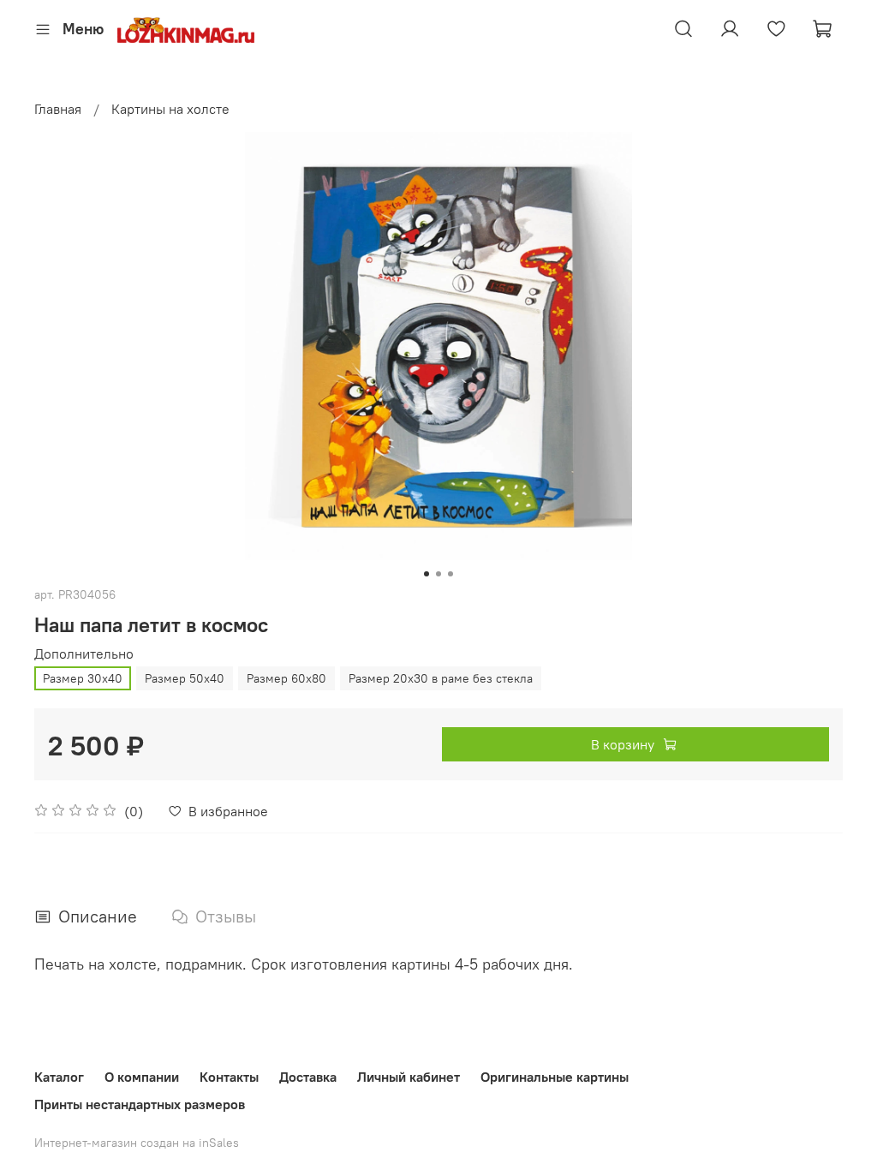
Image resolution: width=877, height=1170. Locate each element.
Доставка (308, 1076)
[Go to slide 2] (438, 573)
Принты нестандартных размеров (139, 1104)
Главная (57, 108)
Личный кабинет (408, 1076)
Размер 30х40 (82, 678)
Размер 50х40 (184, 678)
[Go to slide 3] (450, 573)
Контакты (229, 1076)
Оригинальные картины (554, 1076)
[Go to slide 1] (426, 573)
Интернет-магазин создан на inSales (136, 1142)
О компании (141, 1076)
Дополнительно (84, 654)
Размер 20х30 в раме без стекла (441, 678)
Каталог (59, 1076)
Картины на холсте (170, 108)
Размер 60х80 (286, 678)
